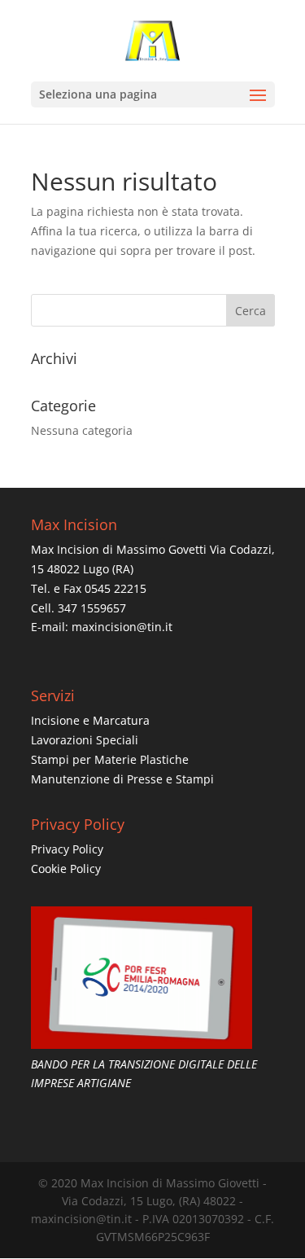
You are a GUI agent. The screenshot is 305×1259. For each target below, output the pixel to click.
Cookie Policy (66, 868)
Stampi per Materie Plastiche (110, 759)
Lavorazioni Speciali (84, 740)
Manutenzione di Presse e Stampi (122, 779)
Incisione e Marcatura (90, 720)
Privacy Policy (67, 849)
